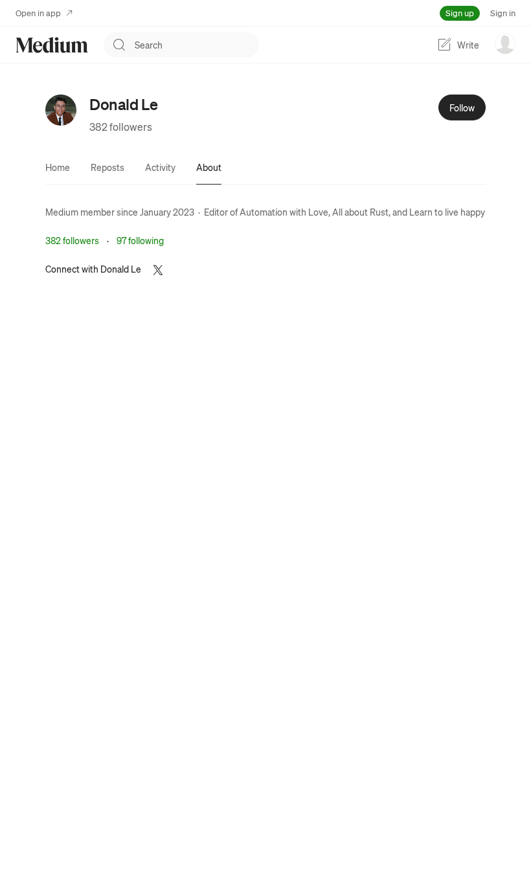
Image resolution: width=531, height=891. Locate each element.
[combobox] (197, 45)
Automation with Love (284, 212)
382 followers (120, 126)
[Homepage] (52, 45)
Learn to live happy (447, 212)
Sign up (460, 12)
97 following (140, 240)
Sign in (502, 12)
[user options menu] (505, 43)
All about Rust (360, 212)
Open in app (38, 12)
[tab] (57, 167)
